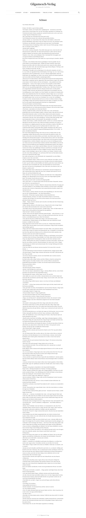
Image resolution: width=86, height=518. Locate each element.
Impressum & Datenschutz (61, 12)
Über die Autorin (47, 12)
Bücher (25, 12)
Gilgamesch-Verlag (43, 4)
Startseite (18, 12)
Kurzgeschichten (35, 12)
